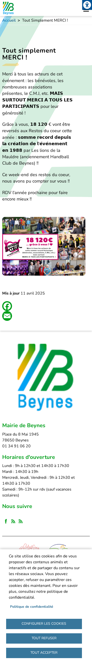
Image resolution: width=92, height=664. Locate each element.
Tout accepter (43, 652)
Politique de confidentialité (31, 606)
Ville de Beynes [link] (8, 8)
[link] (87, 5)
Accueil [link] (9, 20)
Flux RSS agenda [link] (20, 521)
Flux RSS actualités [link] (13, 521)
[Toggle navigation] (86, 10)
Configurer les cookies (44, 623)
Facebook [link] (6, 521)
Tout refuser (44, 638)
